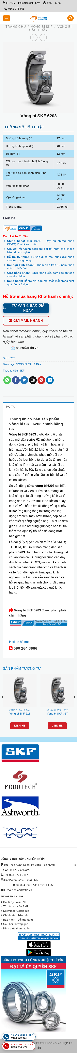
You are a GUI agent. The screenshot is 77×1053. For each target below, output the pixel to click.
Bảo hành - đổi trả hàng (18, 919)
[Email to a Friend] (33, 380)
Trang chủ (16, 26)
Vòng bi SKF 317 (57, 713)
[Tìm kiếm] (70, 18)
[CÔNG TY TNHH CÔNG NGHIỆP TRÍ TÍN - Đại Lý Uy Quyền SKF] (38, 18)
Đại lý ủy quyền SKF (15, 902)
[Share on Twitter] (24, 380)
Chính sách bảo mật (15, 915)
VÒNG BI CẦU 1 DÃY (28, 364)
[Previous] (3, 704)
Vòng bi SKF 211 (19, 713)
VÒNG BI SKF (42, 26)
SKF (21, 370)
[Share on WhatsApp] (7, 380)
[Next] (74, 704)
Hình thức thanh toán (16, 928)
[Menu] (6, 18)
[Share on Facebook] (16, 380)
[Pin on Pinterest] (41, 380)
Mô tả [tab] (10, 406)
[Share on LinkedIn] (50, 380)
